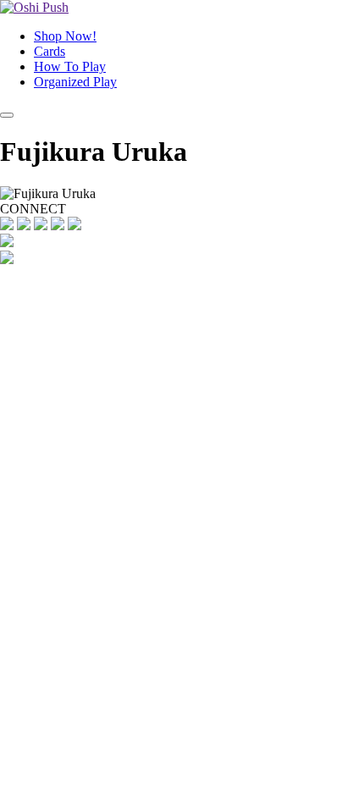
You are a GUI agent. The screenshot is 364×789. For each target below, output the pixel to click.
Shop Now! (65, 36)
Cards (49, 51)
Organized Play (75, 81)
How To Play (70, 66)
